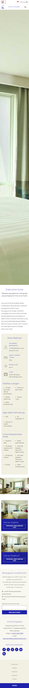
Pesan (14, 685)
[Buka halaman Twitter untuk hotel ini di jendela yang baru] (8, 649)
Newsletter (14, 668)
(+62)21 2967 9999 (17, 633)
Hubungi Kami (14, 664)
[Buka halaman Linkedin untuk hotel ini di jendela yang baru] (4, 653)
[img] (3, 7)
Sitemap (15, 679)
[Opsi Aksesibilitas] (3, 2)
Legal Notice (14, 675)
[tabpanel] (14, 147)
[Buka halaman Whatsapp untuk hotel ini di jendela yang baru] (16, 649)
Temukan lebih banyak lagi (14, 526)
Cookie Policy (14, 671)
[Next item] (28, 486)
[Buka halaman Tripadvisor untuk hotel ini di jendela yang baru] (21, 649)
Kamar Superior (11, 522)
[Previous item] (1, 486)
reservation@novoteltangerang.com (14, 638)
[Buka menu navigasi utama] (25, 7)
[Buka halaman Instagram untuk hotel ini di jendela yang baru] (12, 649)
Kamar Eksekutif (11, 556)
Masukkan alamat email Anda (10, 603)
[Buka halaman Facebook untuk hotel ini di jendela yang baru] (4, 649)
